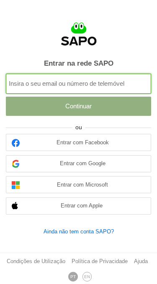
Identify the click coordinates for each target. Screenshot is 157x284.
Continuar (78, 106)
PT (73, 276)
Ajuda (141, 261)
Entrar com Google (83, 163)
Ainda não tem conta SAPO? (79, 231)
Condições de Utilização (36, 261)
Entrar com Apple (82, 206)
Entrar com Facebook (83, 143)
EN (87, 276)
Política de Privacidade (100, 261)
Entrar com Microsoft (82, 185)
